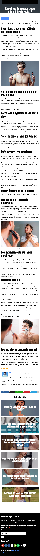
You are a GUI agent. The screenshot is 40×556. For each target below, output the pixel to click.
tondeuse (32, 21)
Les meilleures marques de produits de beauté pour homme (20, 477)
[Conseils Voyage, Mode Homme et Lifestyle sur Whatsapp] (18, 545)
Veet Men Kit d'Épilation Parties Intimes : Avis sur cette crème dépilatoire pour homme (20, 442)
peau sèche (25, 262)
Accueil (14, 15)
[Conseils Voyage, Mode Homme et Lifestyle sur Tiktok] (21, 545)
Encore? (18, 2)
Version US (3, 552)
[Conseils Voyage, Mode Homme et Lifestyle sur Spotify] (15, 545)
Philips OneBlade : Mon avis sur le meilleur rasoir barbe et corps (20, 425)
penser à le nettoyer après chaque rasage (20, 303)
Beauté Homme (18, 15)
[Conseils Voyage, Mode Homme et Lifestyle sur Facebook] (9, 545)
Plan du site (13, 550)
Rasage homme (24, 15)
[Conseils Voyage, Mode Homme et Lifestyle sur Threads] (24, 545)
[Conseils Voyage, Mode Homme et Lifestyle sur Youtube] (2, 545)
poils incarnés (8, 354)
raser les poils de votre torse (24, 143)
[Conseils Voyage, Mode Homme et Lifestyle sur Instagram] (5, 545)
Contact (22, 2)
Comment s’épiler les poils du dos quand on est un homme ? (20, 460)
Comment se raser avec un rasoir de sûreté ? (20, 408)
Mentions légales (17, 550)
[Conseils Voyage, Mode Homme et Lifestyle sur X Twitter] (12, 545)
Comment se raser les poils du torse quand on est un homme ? (20, 494)
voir (7, 18)
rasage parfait (31, 259)
